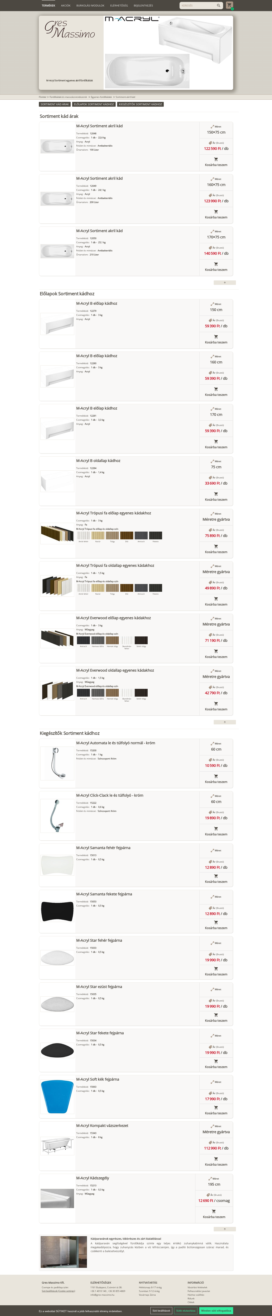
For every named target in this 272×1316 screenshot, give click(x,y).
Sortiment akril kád (125, 97)
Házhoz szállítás (196, 1294)
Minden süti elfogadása (216, 1310)
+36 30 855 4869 (116, 1291)
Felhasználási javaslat (199, 1291)
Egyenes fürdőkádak (101, 97)
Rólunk (191, 1298)
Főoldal (42, 97)
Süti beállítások (161, 1310)
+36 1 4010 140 (98, 1291)
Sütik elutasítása (185, 1310)
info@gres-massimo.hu (102, 1294)
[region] (136, 1310)
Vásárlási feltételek (197, 1287)
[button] (55, 104)
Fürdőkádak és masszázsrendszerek (69, 97)
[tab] (48, 5)
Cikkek (191, 1302)
